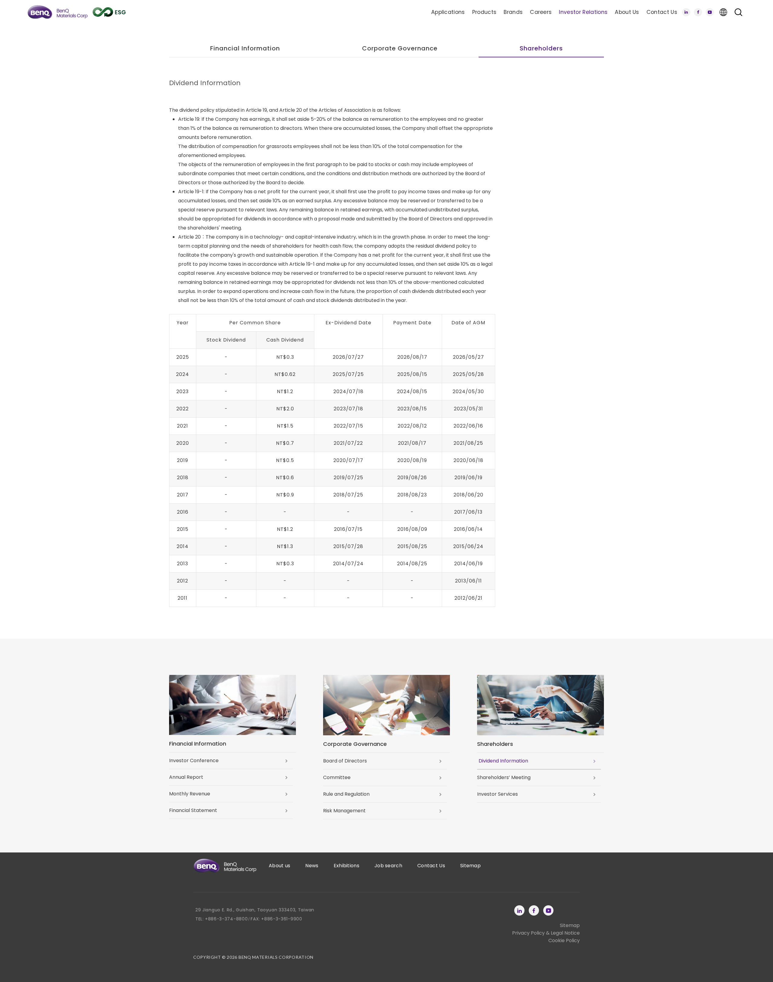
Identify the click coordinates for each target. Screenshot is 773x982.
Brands (513, 12)
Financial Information (245, 48)
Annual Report (186, 777)
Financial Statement (193, 810)
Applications (448, 12)
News (311, 865)
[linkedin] (686, 12)
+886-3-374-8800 (226, 919)
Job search (388, 865)
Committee (337, 777)
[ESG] (109, 12)
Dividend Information (503, 760)
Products (484, 12)
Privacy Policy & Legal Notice (546, 932)
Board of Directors (345, 760)
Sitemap (470, 865)
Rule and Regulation (346, 794)
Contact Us (661, 12)
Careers (541, 12)
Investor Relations (583, 12)
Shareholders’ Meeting (504, 777)
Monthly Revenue (189, 793)
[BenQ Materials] (57, 12)
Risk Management (344, 810)
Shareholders (541, 48)
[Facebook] (698, 12)
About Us (627, 12)
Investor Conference (194, 760)
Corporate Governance (400, 48)
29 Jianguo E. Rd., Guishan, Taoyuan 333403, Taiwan (254, 910)
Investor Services (497, 794)
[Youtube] (710, 12)
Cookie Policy (564, 940)
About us (279, 865)
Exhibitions (346, 865)
